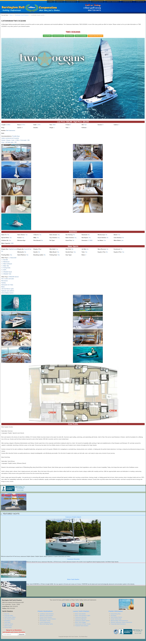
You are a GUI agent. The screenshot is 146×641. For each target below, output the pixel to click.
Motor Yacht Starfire (73, 579)
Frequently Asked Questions (118, 624)
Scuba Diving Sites (116, 613)
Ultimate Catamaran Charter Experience (121, 622)
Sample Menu (69, 35)
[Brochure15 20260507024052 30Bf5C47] (16, 337)
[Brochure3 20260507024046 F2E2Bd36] (88, 152)
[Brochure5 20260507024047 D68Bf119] (88, 170)
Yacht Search (71, 1)
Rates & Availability (81, 35)
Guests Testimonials (116, 619)
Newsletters (7, 620)
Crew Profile (47, 35)
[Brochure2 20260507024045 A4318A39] (16, 152)
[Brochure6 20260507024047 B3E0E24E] (16, 187)
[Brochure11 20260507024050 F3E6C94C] (16, 303)
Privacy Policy (8, 627)
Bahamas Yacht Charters (46, 615)
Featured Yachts (8, 624)
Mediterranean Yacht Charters (48, 619)
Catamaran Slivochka (73, 559)
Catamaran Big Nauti (80, 619)
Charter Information (115, 611)
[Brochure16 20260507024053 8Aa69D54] (88, 337)
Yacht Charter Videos (10, 617)
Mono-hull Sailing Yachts (46, 624)
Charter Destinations (45, 611)
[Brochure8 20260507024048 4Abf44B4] (16, 204)
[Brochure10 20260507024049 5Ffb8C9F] (16, 222)
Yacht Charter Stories (116, 617)
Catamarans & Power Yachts (82, 624)
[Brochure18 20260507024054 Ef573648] (88, 355)
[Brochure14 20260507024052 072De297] (88, 320)
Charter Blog (127, 1)
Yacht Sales (7, 622)
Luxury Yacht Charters (81, 611)
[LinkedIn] (77, 605)
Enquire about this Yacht (95, 35)
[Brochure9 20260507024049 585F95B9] (88, 204)
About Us (59, 1)
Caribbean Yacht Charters (47, 613)
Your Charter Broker (9, 619)
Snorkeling (113, 615)
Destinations (84, 1)
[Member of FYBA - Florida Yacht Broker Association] (116, 631)
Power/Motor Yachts (45, 620)
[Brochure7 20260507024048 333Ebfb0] (88, 187)
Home (50, 1)
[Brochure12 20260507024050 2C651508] (88, 303)
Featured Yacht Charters (81, 625)
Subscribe (21, 634)
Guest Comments (58, 35)
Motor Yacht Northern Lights (82, 615)
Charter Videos (97, 1)
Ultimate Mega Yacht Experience (119, 620)
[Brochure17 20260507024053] (16, 355)
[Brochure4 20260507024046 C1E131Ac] (16, 170)
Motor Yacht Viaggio (80, 622)
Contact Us (140, 1)
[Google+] (82, 605)
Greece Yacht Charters (46, 617)
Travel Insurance (113, 1)
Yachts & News (8, 625)
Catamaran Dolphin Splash (73, 517)
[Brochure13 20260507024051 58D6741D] (16, 320)
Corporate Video (8, 615)
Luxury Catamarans (45, 622)
